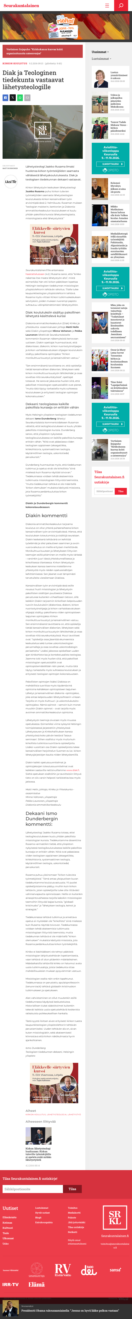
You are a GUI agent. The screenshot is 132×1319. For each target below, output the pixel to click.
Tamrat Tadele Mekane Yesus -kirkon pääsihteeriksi (119, 126)
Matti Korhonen (10, 168)
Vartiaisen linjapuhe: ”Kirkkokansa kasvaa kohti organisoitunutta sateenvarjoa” (34, 51)
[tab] (100, 52)
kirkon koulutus (15, 63)
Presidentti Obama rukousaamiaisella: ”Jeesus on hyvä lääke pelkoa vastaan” (70, 1310)
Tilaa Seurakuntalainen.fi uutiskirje (109, 477)
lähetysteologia (57, 1114)
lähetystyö (74, 1114)
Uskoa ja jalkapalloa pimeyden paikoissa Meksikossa (117, 101)
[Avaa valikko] (107, 5)
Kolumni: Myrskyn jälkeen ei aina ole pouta (118, 187)
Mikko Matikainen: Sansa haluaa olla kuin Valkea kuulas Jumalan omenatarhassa (119, 214)
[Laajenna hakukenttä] (121, 5)
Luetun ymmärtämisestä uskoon (119, 75)
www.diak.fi (72, 770)
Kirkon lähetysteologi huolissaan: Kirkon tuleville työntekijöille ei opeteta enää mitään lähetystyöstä (38, 1154)
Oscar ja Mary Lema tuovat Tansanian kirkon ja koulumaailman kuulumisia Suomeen (119, 358)
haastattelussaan (35, 274)
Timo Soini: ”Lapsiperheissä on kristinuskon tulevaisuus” (119, 386)
